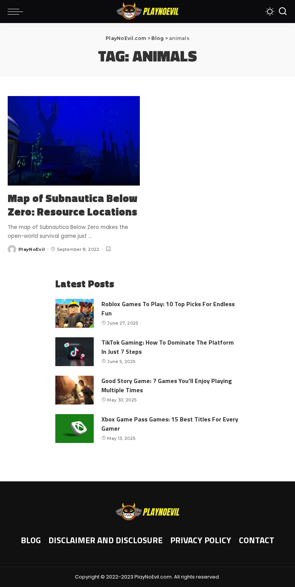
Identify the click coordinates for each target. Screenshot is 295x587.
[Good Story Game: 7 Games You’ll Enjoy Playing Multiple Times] (74, 390)
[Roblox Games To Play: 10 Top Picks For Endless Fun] (74, 313)
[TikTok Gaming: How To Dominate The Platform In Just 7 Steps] (74, 351)
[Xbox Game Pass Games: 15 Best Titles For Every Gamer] (74, 428)
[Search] (282, 11)
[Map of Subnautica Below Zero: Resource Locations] (74, 140)
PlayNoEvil (31, 249)
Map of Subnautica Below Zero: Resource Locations (73, 205)
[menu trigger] (17, 11)
